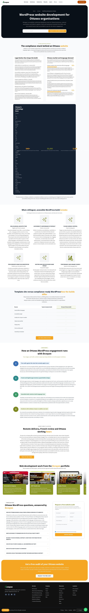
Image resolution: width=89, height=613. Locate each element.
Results (45, 2)
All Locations (75, 588)
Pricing (60, 590)
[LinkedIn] (6, 594)
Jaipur (74, 593)
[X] (14, 594)
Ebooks (60, 597)
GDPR (74, 610)
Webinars (61, 593)
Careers (60, 2)
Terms (66, 610)
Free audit (6, 610)
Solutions (32, 2)
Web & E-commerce (36, 597)
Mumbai (74, 595)
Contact (47, 595)
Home (34, 11)
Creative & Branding (36, 601)
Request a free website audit (57, 31)
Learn (50, 2)
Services (26, 2)
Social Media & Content (37, 595)
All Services (34, 588)
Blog (60, 601)
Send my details (68, 534)
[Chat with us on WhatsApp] (85, 609)
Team (47, 590)
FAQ (46, 597)
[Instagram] (9, 594)
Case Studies (62, 588)
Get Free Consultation (44, 338)
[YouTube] (12, 594)
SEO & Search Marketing (37, 590)
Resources (61, 599)
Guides (60, 595)
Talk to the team (27, 457)
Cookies (70, 610)
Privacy (62, 610)
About (55, 2)
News (60, 603)
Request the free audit (44, 576)
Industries (39, 2)
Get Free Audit (82, 2)
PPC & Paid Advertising (37, 593)
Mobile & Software (36, 599)
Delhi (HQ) (75, 590)
